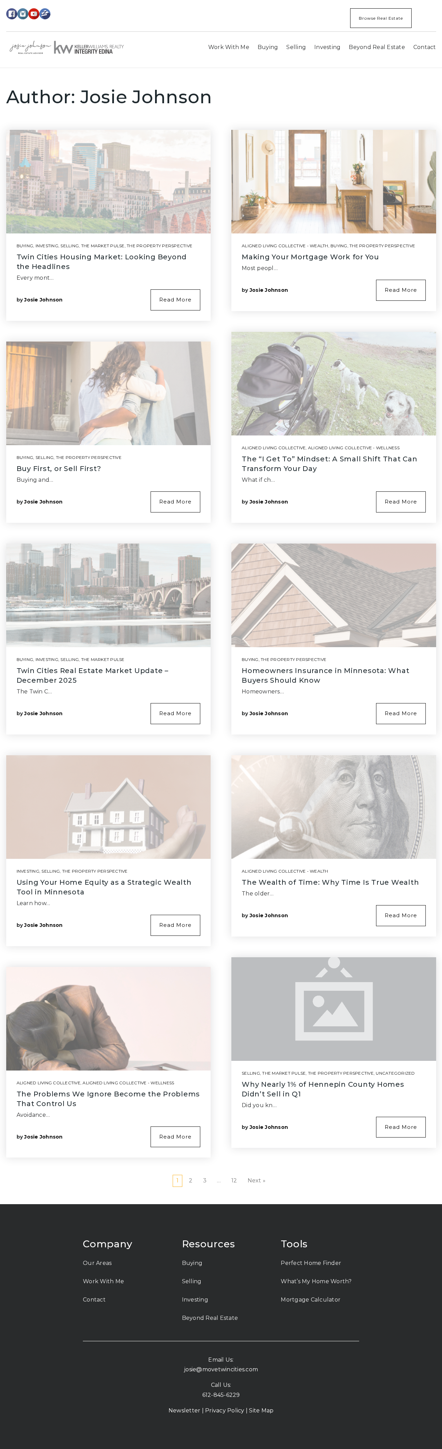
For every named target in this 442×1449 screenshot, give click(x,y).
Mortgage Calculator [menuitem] (310, 1299)
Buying (25, 245)
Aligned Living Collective (48, 1082)
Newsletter (185, 1410)
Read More (175, 299)
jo (186, 1369)
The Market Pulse (103, 245)
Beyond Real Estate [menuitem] (377, 47)
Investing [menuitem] (327, 47)
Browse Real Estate (381, 18)
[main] (221, 636)
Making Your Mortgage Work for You (310, 257)
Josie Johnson (43, 300)
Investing (47, 245)
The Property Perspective (159, 245)
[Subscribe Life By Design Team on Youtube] (33, 13)
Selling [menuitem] (296, 47)
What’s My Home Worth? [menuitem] (316, 1281)
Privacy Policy (224, 1410)
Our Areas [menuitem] (97, 1263)
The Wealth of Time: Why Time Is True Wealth (330, 882)
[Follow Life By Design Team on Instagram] (22, 13)
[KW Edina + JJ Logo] (66, 47)
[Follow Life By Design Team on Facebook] (11, 13)
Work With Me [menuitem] (228, 47)
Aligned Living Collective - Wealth (285, 245)
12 (234, 1180)
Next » (257, 1180)
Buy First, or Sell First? (59, 468)
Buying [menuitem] (268, 47)
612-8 (209, 1395)
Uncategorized (395, 1073)
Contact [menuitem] (424, 47)
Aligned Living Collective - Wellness (128, 1082)
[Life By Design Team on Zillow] (44, 13)
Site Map (261, 1410)
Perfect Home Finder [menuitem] (311, 1263)
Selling (69, 245)
